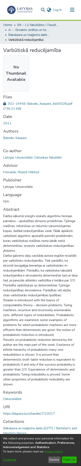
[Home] (20, 10)
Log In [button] (57, 10)
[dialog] (40, 450)
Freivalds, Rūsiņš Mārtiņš (21, 172)
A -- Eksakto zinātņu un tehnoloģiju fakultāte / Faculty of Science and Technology (29, 30)
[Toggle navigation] (72, 10)
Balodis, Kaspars (15, 138)
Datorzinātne (12, 399)
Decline (54, 460)
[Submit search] (42, 9)
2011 (7, 123)
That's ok (69, 460)
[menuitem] (49, 9)
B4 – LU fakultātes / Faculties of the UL (38, 25)
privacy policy (53, 451)
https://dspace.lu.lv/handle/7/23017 (29, 413)
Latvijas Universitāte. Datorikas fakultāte (32, 157)
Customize (9, 460)
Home (7, 25)
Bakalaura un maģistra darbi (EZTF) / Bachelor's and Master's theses (29, 35)
